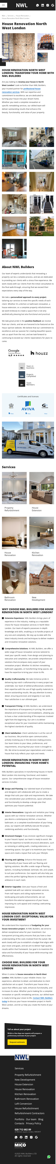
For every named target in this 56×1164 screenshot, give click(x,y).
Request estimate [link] (17, 1042)
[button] (49, 1157)
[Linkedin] (42, 5)
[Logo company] (22, 5)
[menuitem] (37, 5)
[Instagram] (47, 5)
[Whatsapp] (37, 5)
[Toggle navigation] (3, 5)
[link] (3, 16)
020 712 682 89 (23, 1129)
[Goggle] (52, 5)
